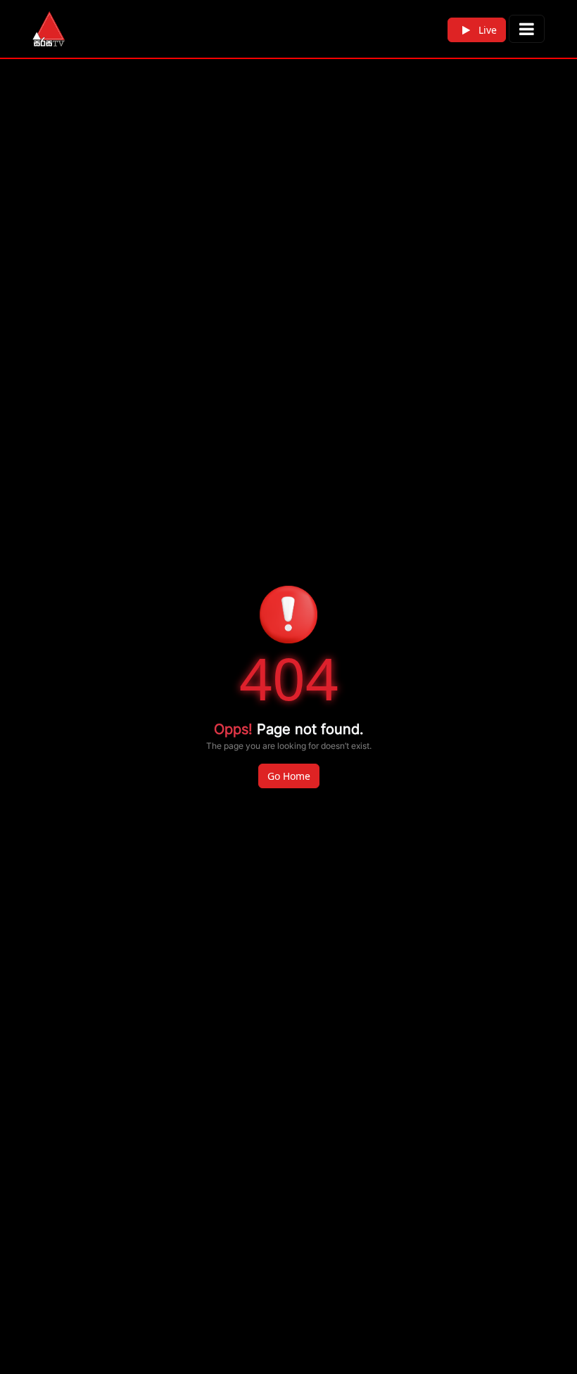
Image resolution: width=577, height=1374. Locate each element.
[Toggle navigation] (527, 29)
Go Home (288, 776)
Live (486, 30)
